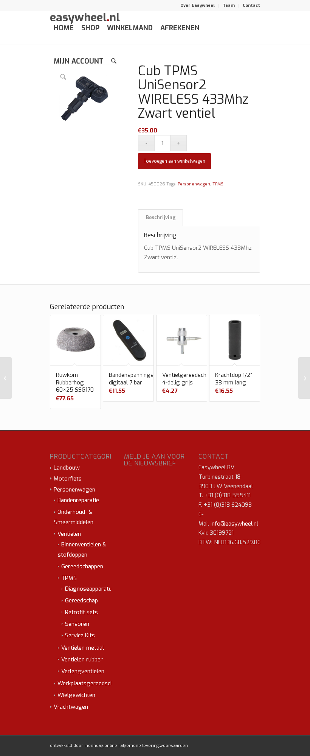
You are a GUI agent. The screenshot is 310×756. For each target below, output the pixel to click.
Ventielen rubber (82, 659)
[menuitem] (198, 6)
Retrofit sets (81, 612)
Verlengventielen (82, 671)
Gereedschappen (82, 566)
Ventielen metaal (82, 648)
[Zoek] (113, 61)
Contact (251, 5)
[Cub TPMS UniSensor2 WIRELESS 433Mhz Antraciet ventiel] (304, 378)
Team (229, 5)
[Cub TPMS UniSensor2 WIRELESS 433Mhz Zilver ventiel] (6, 378)
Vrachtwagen (71, 707)
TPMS (217, 184)
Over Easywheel (197, 5)
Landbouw (67, 467)
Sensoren (77, 624)
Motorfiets (68, 478)
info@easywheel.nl (234, 523)
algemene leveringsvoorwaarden (154, 745)
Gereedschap (81, 600)
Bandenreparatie (78, 500)
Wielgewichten (76, 695)
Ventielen (69, 534)
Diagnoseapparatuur (91, 589)
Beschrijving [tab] (160, 218)
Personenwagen (194, 184)
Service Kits (80, 635)
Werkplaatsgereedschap (88, 683)
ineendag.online (100, 745)
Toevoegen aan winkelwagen (174, 161)
